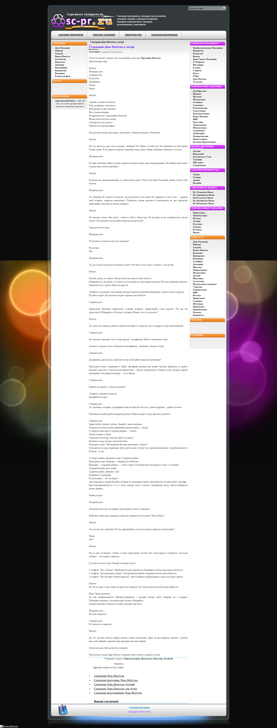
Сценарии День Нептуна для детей (115, 688)
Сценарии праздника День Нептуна (116, 680)
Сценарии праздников (139, 707)
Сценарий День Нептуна (112, 51)
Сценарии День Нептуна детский (114, 684)
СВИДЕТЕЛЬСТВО (133, 35)
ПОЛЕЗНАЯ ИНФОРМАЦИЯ (164, 35)
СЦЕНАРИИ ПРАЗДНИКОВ (70, 35)
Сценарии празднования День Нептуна (118, 692)
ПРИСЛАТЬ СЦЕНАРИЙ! (104, 35)
